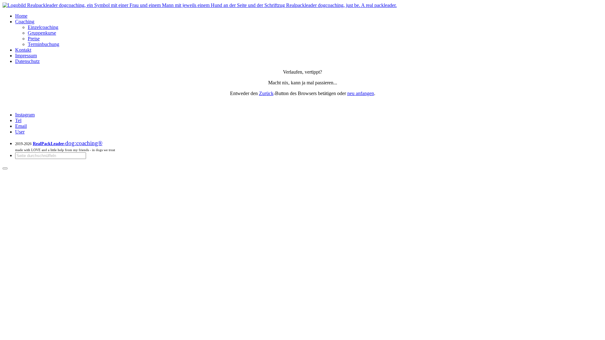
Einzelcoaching (43, 27)
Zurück (266, 93)
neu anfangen (360, 93)
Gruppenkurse (42, 33)
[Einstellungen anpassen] (5, 168)
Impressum (26, 55)
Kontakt (23, 50)
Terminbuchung (43, 44)
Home (21, 16)
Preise (34, 38)
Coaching (24, 21)
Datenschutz (27, 61)
